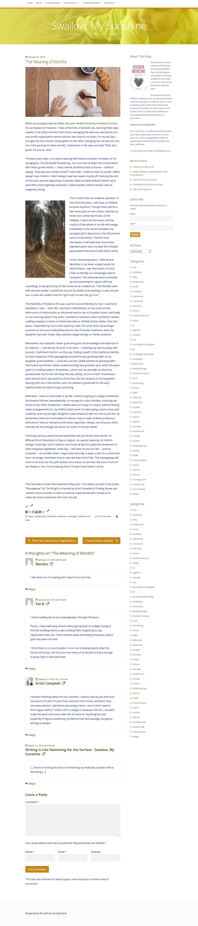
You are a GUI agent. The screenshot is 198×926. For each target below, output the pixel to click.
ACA (134, 267)
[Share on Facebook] (26, 512)
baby (30, 516)
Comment (32, 802)
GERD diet (137, 397)
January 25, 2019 (36, 57)
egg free (136, 330)
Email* (133, 223)
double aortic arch (141, 315)
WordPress (46, 913)
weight (136, 494)
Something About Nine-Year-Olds (148, 184)
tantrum (136, 474)
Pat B (40, 604)
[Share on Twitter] (30, 512)
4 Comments (104, 516)
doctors (136, 310)
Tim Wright (52, 488)
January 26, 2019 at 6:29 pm (52, 599)
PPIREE (135, 455)
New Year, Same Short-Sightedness (53, 540)
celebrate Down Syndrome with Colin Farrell (50, 497)
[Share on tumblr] (39, 512)
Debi (27, 520)
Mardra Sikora (34, 493)
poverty (136, 450)
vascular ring (138, 484)
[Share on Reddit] (33, 512)
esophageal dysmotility (143, 354)
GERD (135, 392)
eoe (134, 339)
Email (62, 852)
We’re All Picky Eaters (142, 189)
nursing (136, 436)
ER (134, 349)
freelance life (52, 304)
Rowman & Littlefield (160, 85)
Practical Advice (70, 3)
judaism (136, 421)
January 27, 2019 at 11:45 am (53, 679)
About (38, 3)
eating (135, 320)
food (135, 378)
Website (96, 852)
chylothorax (138, 296)
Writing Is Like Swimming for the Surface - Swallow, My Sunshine (69, 752)
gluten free (137, 402)
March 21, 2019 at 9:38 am (41, 745)
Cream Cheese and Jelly (99, 540)
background (40, 516)
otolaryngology (139, 446)
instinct (136, 417)
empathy (136, 335)
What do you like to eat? (143, 167)
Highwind (60, 913)
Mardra (42, 564)
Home (29, 3)
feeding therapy (140, 368)
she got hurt (91, 295)
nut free (136, 441)
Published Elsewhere (92, 3)
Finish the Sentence (56, 516)
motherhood (84, 516)
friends (136, 388)
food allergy (138, 383)
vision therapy (139, 489)
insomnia (137, 412)
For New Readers (52, 3)
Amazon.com (159, 82)
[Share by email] (43, 512)
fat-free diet (138, 363)
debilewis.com (164, 151)
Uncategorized (139, 479)
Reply (32, 589)
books (135, 286)
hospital (136, 407)
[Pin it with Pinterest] (36, 512)
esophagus (138, 359)
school (136, 465)
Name (29, 852)
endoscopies (49, 312)
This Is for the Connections (145, 179)
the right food (66, 295)
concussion (138, 301)
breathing (137, 291)
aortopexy (137, 272)
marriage (71, 516)
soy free (136, 469)
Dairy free (137, 306)
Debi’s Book (110, 3)
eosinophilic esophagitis (144, 344)
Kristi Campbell (48, 683)
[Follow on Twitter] (26, 506)
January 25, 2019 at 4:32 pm (52, 559)
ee (134, 325)
